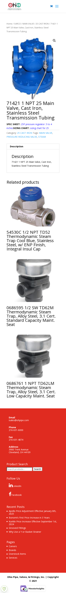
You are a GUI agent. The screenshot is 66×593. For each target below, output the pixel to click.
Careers (13, 546)
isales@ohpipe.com (19, 420)
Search (37, 469)
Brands (12, 550)
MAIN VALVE (28, 23)
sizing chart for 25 (39, 128)
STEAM (42, 136)
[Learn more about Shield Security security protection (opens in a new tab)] (4, 589)
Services (13, 557)
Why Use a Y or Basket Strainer (25, 531)
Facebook (16, 494)
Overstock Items (17, 553)
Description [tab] (16, 146)
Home (9, 23)
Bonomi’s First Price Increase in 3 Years (29, 517)
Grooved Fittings (17, 527)
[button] (54, 40)
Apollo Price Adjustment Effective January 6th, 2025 (32, 512)
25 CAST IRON (42, 23)
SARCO (17, 23)
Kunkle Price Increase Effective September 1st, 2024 (33, 523)
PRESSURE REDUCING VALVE (22, 136)
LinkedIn (17, 486)
